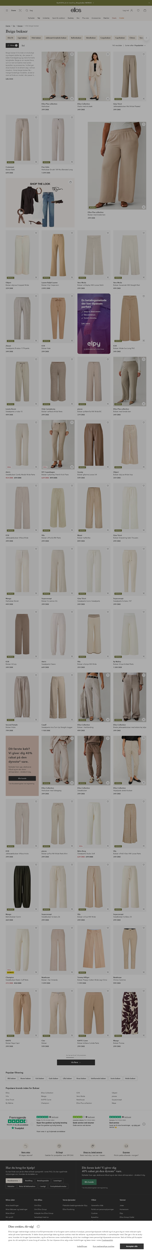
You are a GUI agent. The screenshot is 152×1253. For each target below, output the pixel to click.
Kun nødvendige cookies (103, 1246)
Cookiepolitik (107, 1240)
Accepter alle (132, 1246)
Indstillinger (82, 1246)
